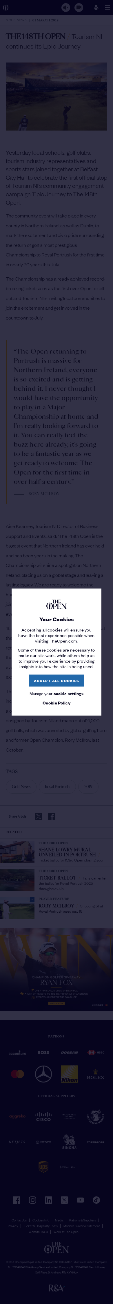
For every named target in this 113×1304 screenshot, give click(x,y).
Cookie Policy (56, 703)
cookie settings (69, 693)
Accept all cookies (56, 680)
